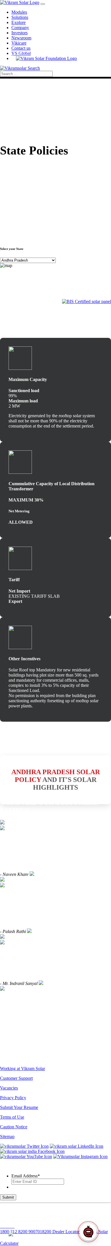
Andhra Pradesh (44, 772)
